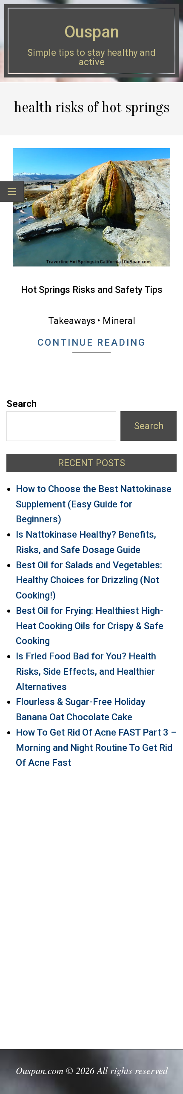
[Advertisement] (91, 905)
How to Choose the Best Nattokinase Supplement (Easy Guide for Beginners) (94, 504)
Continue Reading (91, 342)
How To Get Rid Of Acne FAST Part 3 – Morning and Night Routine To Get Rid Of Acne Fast (96, 747)
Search (21, 403)
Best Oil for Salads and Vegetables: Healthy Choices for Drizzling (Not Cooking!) (89, 580)
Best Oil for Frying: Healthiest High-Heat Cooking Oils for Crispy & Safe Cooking (89, 626)
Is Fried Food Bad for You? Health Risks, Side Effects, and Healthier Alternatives (86, 671)
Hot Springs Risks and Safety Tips (92, 289)
